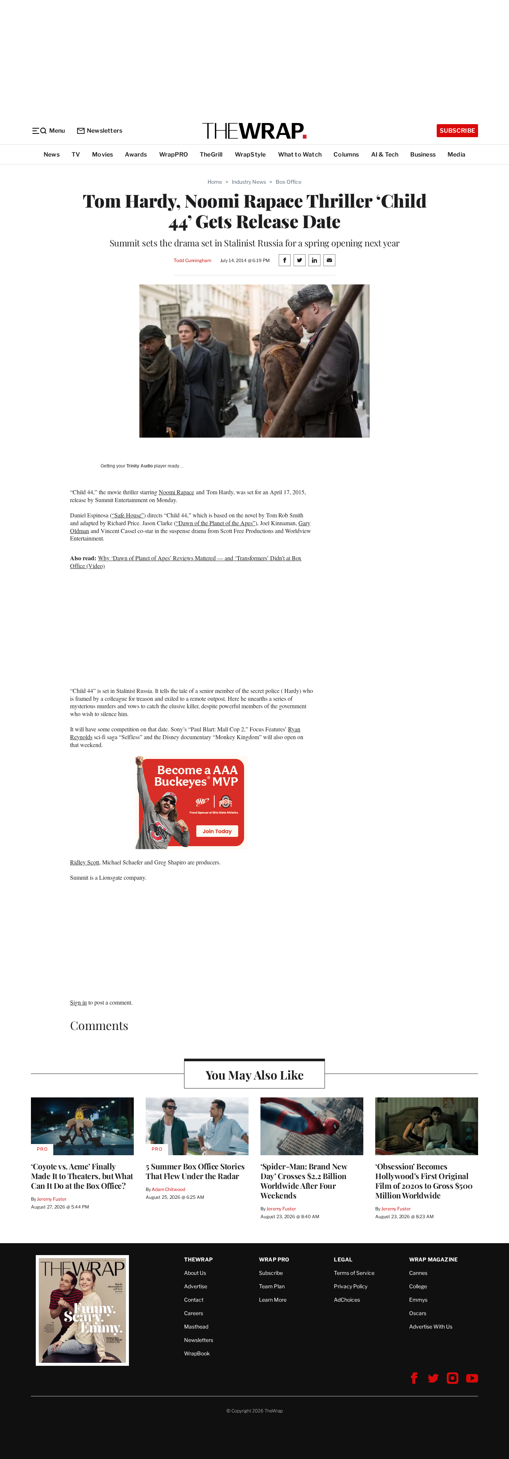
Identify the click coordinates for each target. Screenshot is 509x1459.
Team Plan (272, 1286)
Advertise (195, 1286)
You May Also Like (255, 1074)
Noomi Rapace (176, 492)
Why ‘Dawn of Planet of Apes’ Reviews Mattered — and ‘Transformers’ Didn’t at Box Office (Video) (185, 562)
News (52, 154)
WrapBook (197, 1353)
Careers (193, 1313)
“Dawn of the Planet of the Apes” (215, 523)
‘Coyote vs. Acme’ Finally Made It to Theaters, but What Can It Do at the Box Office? (82, 1175)
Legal (343, 1259)
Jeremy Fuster (51, 1199)
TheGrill (211, 154)
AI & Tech (385, 154)
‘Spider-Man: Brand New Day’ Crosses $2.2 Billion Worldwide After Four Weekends (303, 1180)
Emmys (418, 1299)
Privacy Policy (350, 1286)
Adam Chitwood (168, 1189)
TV (76, 154)
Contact (193, 1299)
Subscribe (457, 130)
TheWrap (198, 1259)
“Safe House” (128, 515)
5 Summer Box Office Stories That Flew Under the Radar (195, 1171)
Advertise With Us (430, 1326)
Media (456, 154)
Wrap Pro (274, 1259)
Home (215, 182)
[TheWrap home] (254, 131)
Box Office (288, 182)
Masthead (196, 1326)
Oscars (417, 1313)
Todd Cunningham (192, 260)
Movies (102, 154)
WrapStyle (250, 154)
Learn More (273, 1299)
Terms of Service (354, 1273)
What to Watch (300, 154)
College (418, 1286)
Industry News (249, 182)
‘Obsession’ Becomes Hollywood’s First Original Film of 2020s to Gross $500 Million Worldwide (424, 1180)
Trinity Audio (139, 466)
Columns (346, 154)
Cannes (418, 1273)
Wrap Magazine (433, 1259)
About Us (195, 1273)
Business (423, 154)
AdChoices (347, 1299)
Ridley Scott (84, 862)
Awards (136, 154)
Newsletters (104, 130)
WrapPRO (173, 154)
